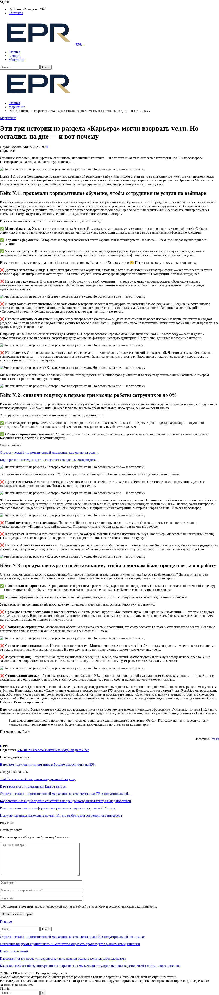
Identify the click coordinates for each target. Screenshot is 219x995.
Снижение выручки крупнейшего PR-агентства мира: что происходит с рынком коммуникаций (70, 944)
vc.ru (215, 739)
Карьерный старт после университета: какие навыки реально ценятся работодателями (63, 958)
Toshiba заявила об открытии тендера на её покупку (38, 779)
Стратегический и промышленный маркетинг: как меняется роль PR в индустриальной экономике (72, 937)
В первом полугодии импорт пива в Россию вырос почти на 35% (48, 764)
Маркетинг (17, 59)
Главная (14, 52)
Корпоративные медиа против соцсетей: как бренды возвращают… (49, 460)
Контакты (16, 13)
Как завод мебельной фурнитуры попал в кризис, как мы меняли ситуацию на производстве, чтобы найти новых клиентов (90, 966)
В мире (14, 56)
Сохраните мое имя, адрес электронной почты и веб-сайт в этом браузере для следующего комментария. (80, 906)
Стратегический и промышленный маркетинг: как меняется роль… (49, 452)
